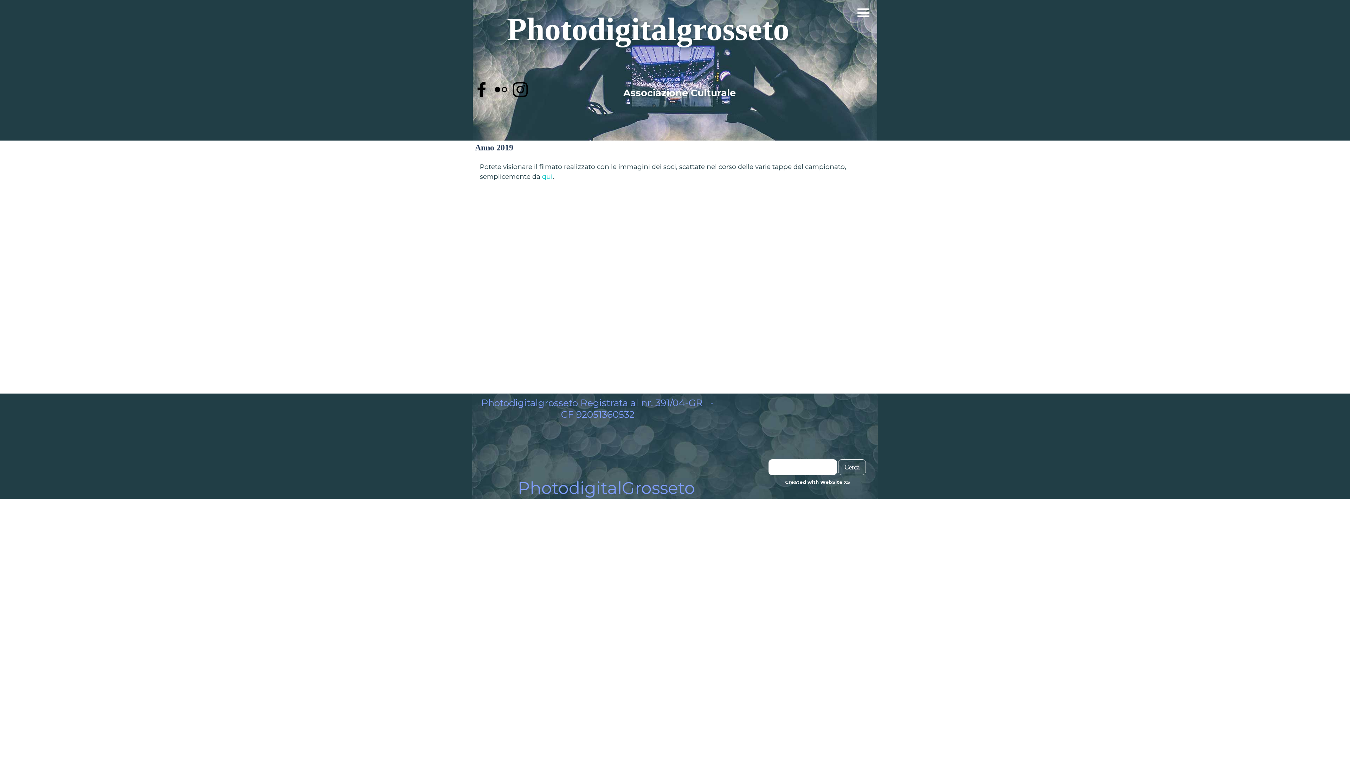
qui (547, 177)
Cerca (852, 467)
